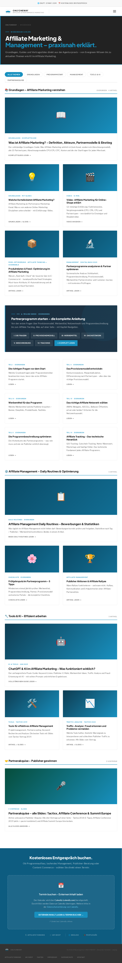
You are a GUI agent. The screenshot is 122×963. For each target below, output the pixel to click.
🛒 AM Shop (55, 935)
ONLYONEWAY (11, 25)
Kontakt (81, 957)
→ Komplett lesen (66, 343)
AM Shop (29, 957)
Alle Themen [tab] (14, 74)
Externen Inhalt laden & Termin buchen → (61, 915)
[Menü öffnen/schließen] (114, 11)
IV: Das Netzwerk (92, 335)
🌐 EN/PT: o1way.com (47, 3)
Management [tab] (76, 74)
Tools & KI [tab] (95, 74)
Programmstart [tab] (55, 74)
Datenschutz (67, 957)
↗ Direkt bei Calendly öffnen (60, 921)
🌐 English (73, 935)
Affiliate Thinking (13, 957)
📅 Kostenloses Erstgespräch (72, 3)
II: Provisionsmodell (44, 335)
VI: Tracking (44, 343)
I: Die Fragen (20, 335)
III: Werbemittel (69, 335)
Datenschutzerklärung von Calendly (62, 907)
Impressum (52, 957)
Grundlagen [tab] (33, 74)
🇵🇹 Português (90, 935)
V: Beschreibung (22, 343)
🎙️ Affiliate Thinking (35, 935)
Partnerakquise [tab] (16, 80)
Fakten (40, 957)
